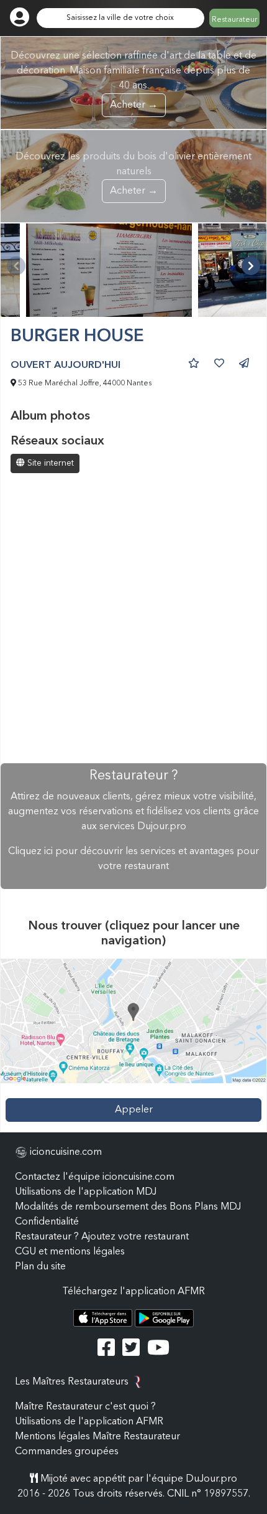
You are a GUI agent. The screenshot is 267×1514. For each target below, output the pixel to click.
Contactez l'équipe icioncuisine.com (94, 1177)
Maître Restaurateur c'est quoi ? (85, 1407)
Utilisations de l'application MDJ (85, 1192)
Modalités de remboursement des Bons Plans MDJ (128, 1207)
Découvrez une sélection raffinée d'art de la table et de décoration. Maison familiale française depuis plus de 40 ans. (133, 80)
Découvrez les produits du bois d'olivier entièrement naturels (133, 174)
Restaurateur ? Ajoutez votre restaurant (102, 1237)
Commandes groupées (67, 1452)
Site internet (49, 463)
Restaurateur (234, 20)
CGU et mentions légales (70, 1252)
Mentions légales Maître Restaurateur (97, 1437)
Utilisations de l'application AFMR (89, 1422)
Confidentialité (47, 1222)
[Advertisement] (133, 619)
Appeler (134, 1110)
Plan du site (40, 1267)
